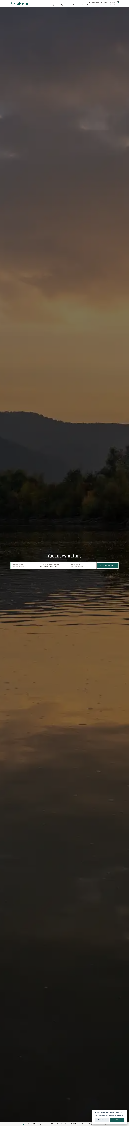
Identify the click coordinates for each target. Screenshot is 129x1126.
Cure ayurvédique (79, 5)
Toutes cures (104, 5)
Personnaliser (102, 1119)
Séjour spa (55, 5)
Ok (117, 1119)
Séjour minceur (92, 5)
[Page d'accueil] (20, 3)
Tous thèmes (114, 5)
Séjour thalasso (66, 5)
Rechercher (108, 565)
